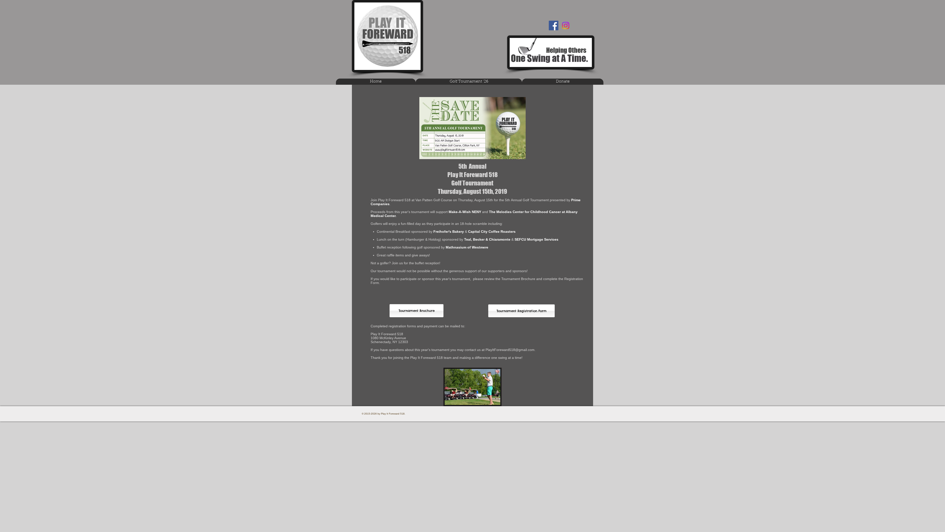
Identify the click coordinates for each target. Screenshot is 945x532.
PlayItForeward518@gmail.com (510, 350)
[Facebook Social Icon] (553, 25)
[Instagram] (565, 25)
